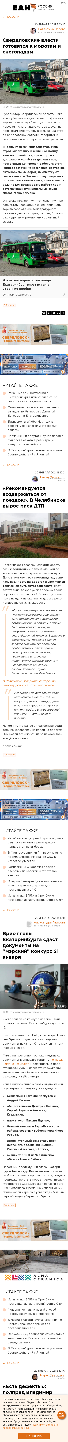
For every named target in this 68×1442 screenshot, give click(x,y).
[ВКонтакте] (44, 313)
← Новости (11, 17)
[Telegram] (53, 313)
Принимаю (34, 1436)
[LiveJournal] (63, 313)
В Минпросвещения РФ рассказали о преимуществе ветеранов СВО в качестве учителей (35, 856)
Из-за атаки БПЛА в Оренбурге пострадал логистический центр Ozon (35, 897)
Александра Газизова (49, 922)
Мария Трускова (52, 1375)
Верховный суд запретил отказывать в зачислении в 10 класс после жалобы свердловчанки (36, 1338)
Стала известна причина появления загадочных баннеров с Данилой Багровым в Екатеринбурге (33, 411)
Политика (9, 1205)
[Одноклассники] (49, 313)
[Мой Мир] (58, 313)
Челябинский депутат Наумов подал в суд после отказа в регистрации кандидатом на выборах (35, 440)
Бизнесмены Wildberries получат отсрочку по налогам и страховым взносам (32, 425)
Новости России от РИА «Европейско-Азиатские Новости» (25, 7)
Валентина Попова (51, 29)
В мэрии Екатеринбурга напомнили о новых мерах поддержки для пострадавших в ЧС (35, 885)
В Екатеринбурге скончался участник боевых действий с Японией (35, 452)
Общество (9, 305)
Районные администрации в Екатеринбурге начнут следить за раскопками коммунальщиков (32, 397)
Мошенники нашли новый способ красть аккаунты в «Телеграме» (32, 1311)
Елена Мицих (49, 477)
